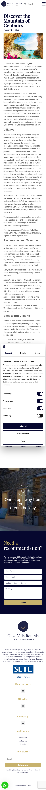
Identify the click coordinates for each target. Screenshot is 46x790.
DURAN (28, 785)
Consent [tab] (8, 353)
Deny (23, 441)
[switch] (40, 401)
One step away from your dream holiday (23, 503)
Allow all (23, 426)
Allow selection (23, 434)
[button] (44, 4)
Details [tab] (23, 353)
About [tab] (37, 353)
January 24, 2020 (11, 30)
